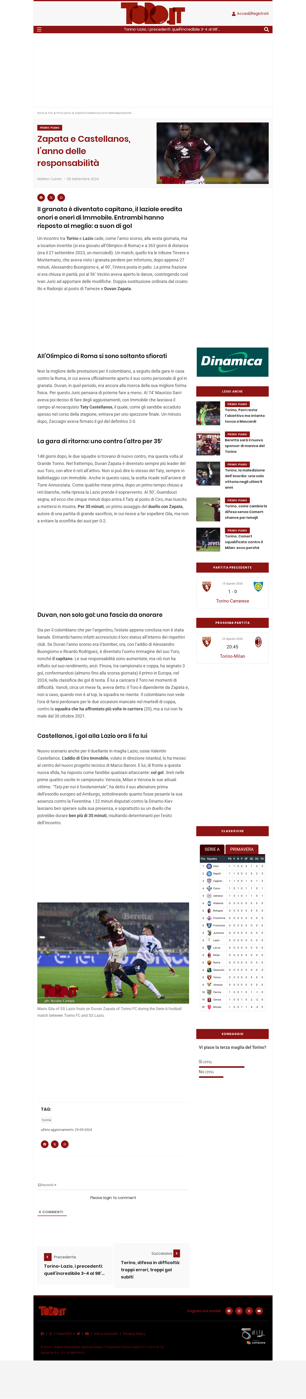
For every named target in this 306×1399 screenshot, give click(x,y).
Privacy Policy (134, 1333)
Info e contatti (106, 1333)
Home (40, 113)
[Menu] (39, 29)
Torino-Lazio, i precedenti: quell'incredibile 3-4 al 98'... (172, 29)
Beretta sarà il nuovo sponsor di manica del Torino (245, 446)
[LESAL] (232, 362)
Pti (262, 858)
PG (229, 858)
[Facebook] (229, 1311)
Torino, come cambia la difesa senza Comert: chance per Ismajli (246, 512)
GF (246, 858)
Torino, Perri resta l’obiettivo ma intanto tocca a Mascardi (245, 416)
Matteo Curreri (49, 179)
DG (256, 858)
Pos (203, 858)
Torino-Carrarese (232, 601)
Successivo (162, 1253)
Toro (50, 113)
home (46, 1120)
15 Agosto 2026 (232, 583)
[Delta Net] (253, 1336)
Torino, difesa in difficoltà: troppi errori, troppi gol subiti (150, 1270)
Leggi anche (232, 391)
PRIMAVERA (242, 849)
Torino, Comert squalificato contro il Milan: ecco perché (244, 542)
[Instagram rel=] (239, 1311)
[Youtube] (259, 1311)
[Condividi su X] (51, 197)
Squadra (212, 858)
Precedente (65, 1257)
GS (251, 858)
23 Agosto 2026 (232, 639)
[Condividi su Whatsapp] (61, 197)
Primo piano (63, 113)
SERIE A (212, 849)
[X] (249, 1311)
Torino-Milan (232, 656)
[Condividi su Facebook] (41, 197)
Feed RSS (64, 1333)
